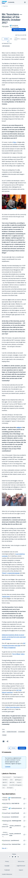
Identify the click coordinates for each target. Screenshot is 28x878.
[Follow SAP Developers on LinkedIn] (18, 856)
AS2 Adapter (9, 787)
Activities (19, 782)
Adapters (4, 785)
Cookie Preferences (7, 874)
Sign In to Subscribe (18, 29)
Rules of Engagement (10, 647)
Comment (7, 766)
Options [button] (12, 32)
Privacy (7, 861)
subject (18, 427)
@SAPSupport (18, 779)
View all (4, 848)
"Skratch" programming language (11, 573)
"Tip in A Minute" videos (18, 654)
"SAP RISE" (5, 779)
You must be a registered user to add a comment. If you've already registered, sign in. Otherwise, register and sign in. (13, 760)
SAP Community (6, 46)
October (4, 735)
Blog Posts (5, 6)
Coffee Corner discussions (12, 707)
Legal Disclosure (21, 865)
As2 (3, 787)
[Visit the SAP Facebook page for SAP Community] (9, 856)
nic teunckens (22, 731)
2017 (4, 731)
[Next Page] (15, 790)
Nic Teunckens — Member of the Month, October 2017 (12, 18)
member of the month (11, 731)
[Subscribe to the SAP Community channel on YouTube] (15, 856)
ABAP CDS (12, 782)
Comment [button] (22, 748)
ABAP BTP (5, 782)
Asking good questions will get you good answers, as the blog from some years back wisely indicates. (14, 637)
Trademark (7, 870)
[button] (8, 41)
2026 (11, 779)
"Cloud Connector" (6, 777)
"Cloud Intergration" (17, 777)
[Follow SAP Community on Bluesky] (12, 856)
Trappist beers (6, 596)
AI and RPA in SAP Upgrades (15, 785)
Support (21, 870)
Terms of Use (21, 861)
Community (11, 2)
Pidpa (14, 142)
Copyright (7, 865)
